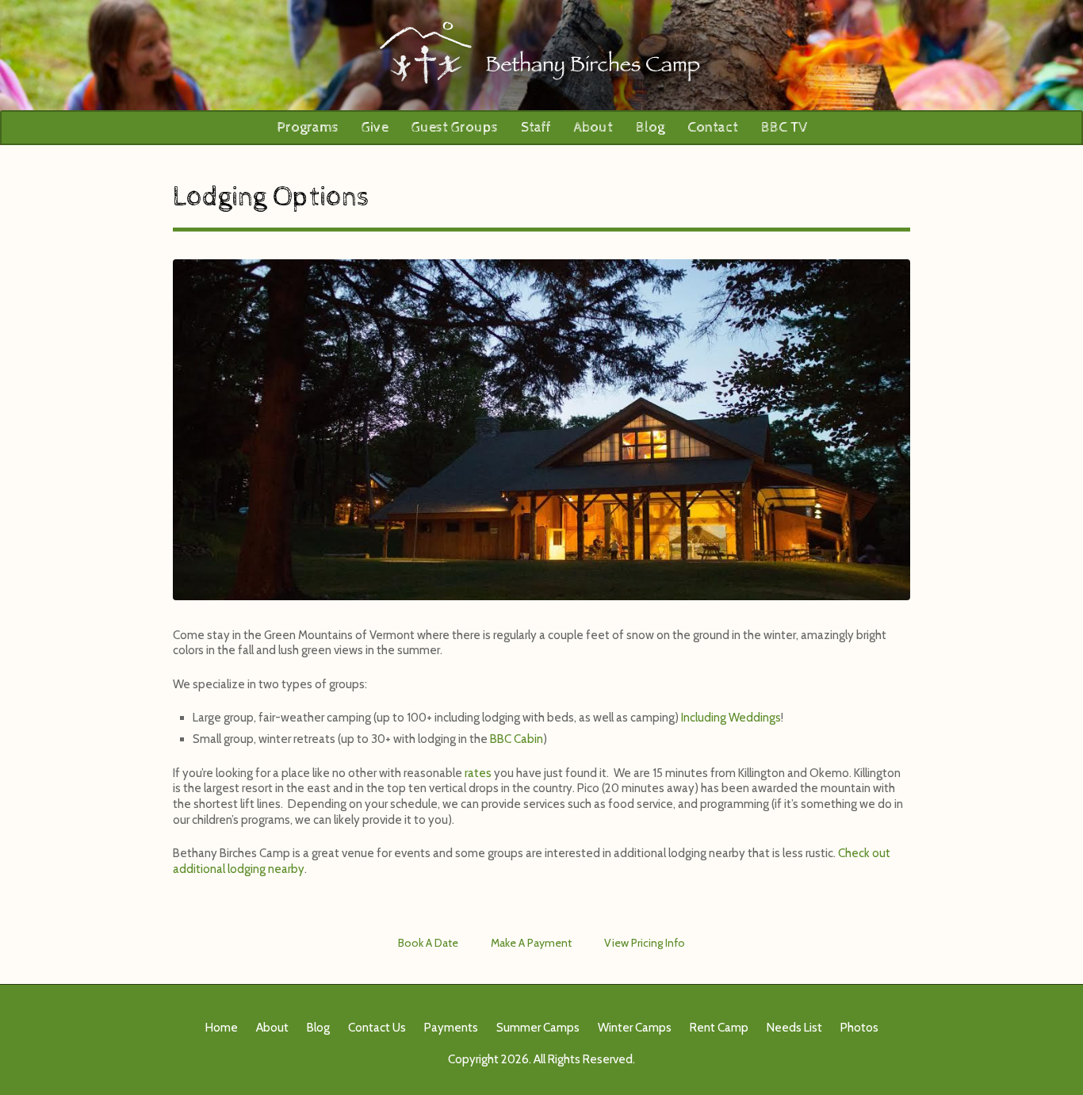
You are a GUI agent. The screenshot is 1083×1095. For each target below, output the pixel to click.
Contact (712, 127)
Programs (308, 127)
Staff (536, 127)
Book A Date (428, 943)
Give (375, 127)
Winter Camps (635, 1027)
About (593, 127)
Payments (451, 1027)
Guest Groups (454, 127)
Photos (859, 1027)
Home (221, 1027)
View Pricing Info (644, 943)
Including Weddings (731, 717)
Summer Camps (538, 1027)
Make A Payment (531, 943)
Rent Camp (719, 1027)
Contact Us (377, 1027)
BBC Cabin (516, 739)
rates (478, 773)
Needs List (794, 1027)
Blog (650, 127)
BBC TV (784, 127)
